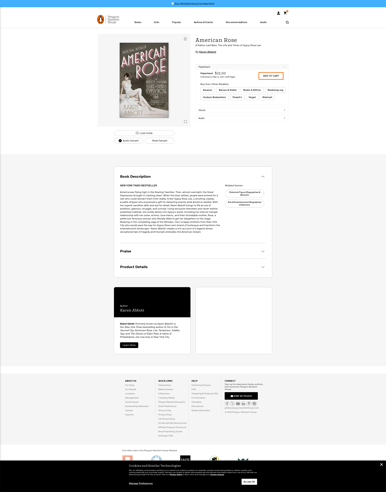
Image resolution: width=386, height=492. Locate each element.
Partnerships (164, 385)
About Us (130, 381)
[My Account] (278, 12)
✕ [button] (381, 464)
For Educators (198, 397)
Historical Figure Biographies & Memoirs (244, 193)
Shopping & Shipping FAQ (204, 393)
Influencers (164, 393)
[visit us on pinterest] (249, 403)
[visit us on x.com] (232, 403)
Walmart (267, 97)
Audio (242, 118)
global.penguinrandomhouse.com (242, 407)
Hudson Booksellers (214, 97)
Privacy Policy (165, 414)
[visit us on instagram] (254, 403)
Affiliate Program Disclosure (172, 427)
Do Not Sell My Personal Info (172, 423)
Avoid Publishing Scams (170, 431)
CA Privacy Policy (166, 418)
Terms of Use (164, 410)
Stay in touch (242, 396)
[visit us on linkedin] (243, 403)
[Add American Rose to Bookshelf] (185, 39)
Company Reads (166, 397)
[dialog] (193, 476)
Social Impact (132, 402)
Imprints (129, 414)
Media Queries (165, 389)
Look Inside (146, 133)
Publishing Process (201, 385)
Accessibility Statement (137, 406)
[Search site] (287, 22)
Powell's (237, 97)
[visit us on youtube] (238, 403)
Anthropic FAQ (165, 435)
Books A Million (252, 90)
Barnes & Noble (228, 90)
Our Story (129, 385)
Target (252, 97)
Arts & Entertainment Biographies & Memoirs (244, 203)
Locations (130, 393)
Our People (130, 389)
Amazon (207, 90)
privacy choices (217, 474)
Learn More (130, 345)
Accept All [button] (249, 481)
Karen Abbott (207, 52)
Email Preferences (167, 406)
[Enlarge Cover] (185, 121)
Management (132, 397)
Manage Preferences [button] (141, 483)
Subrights (196, 402)
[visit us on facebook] (227, 403)
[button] (138, 22)
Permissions (197, 406)
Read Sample (159, 140)
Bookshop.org (275, 90)
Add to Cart (271, 76)
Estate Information (200, 410)
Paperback (242, 67)
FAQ (193, 389)
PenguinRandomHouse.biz (171, 402)
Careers (129, 410)
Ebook (242, 110)
